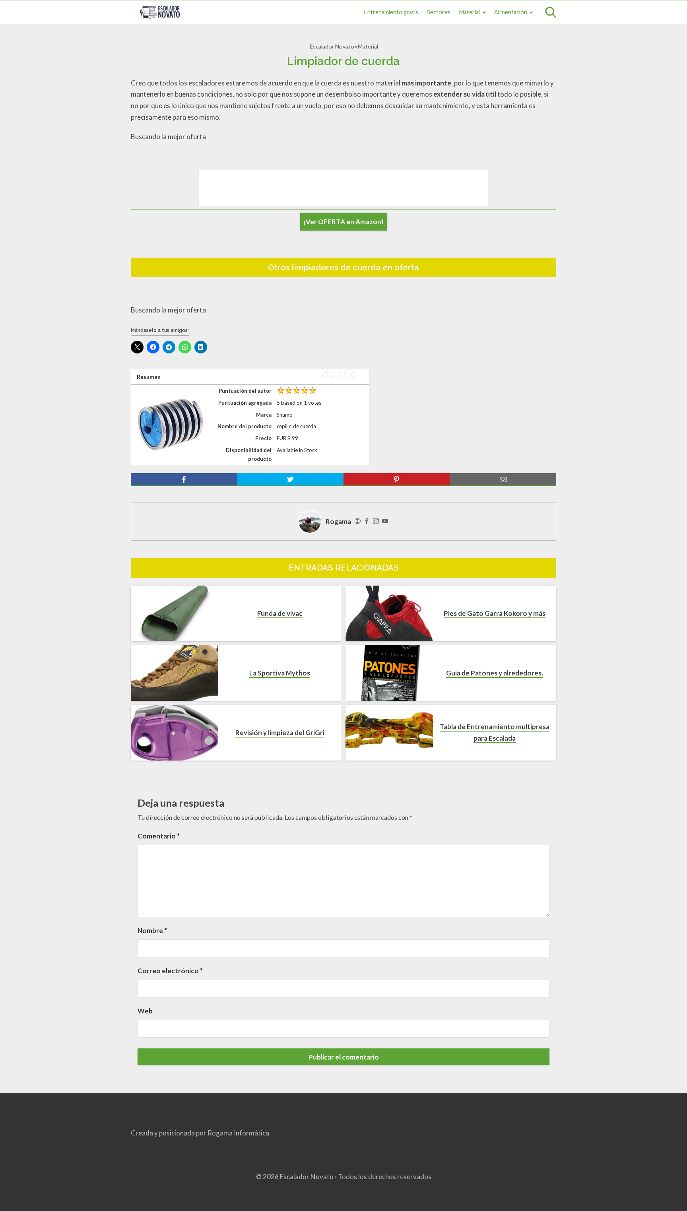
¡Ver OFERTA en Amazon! (343, 221)
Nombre (152, 930)
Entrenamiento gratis (391, 12)
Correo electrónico (170, 970)
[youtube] (385, 521)
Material (469, 12)
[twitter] (290, 479)
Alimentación (510, 12)
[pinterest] (397, 479)
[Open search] (550, 12)
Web (145, 1011)
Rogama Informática (238, 1133)
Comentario (159, 836)
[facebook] (184, 479)
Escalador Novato (332, 46)
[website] (357, 521)
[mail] (503, 479)
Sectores (438, 12)
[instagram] (375, 521)
